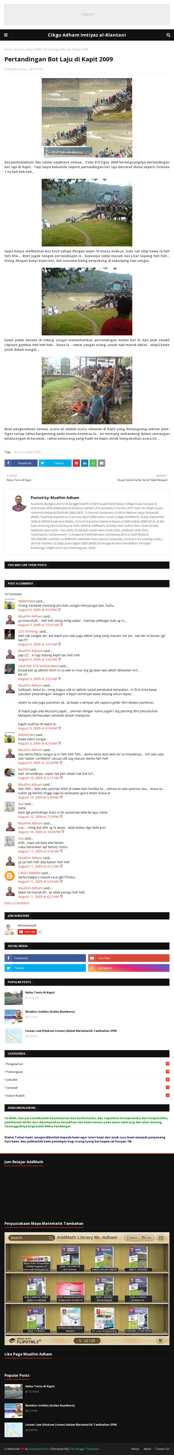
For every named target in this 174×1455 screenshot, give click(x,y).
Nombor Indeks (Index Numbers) (50, 1011)
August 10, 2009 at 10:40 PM (39, 832)
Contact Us (162, 1449)
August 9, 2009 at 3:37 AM (38, 644)
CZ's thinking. (28, 631)
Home (8, 49)
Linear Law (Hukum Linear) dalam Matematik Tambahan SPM (71, 1031)
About (147, 1449)
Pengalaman (87, 1064)
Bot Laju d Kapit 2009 (27, 49)
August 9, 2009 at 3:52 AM (38, 679)
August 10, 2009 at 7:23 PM (39, 817)
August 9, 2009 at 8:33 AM (38, 743)
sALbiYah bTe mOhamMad (38, 666)
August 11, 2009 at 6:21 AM (39, 896)
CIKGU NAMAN (29, 873)
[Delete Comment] (59, 610)
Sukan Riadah (87, 1095)
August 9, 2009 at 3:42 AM (38, 659)
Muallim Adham (18, 69)
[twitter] (45, 968)
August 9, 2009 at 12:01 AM (39, 625)
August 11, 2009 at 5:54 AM (39, 881)
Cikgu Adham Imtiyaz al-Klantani (87, 35)
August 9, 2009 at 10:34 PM (39, 763)
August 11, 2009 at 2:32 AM (39, 851)
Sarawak (87, 1088)
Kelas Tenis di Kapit (40, 992)
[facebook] (45, 958)
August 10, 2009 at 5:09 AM (39, 797)
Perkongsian (87, 1072)
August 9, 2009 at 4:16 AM (38, 728)
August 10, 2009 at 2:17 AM (39, 778)
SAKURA (87, 1080)
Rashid (23, 769)
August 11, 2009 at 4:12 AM (39, 866)
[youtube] (128, 958)
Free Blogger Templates (84, 1449)
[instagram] (128, 968)
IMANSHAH (26, 601)
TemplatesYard (38, 1449)
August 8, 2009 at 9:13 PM (38, 610)
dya (21, 804)
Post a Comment (17, 903)
